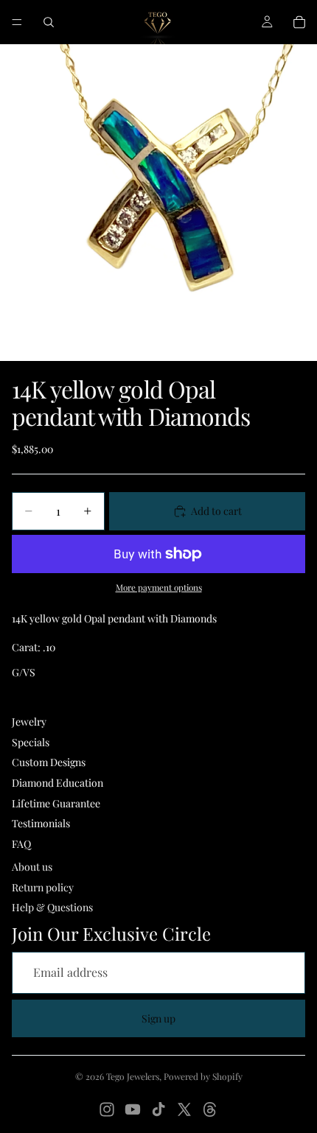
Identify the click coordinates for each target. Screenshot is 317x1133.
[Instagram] (107, 1109)
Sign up (158, 1018)
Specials (30, 742)
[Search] (48, 22)
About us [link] (32, 867)
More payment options (159, 587)
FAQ (21, 844)
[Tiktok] (158, 1109)
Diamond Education (57, 783)
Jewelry (29, 722)
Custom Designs (49, 762)
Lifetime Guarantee (56, 803)
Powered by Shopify (203, 1076)
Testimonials (41, 823)
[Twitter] (184, 1109)
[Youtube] (133, 1109)
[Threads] (210, 1109)
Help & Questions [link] (52, 907)
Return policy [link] (43, 887)
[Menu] (17, 22)
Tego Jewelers (132, 1076)
